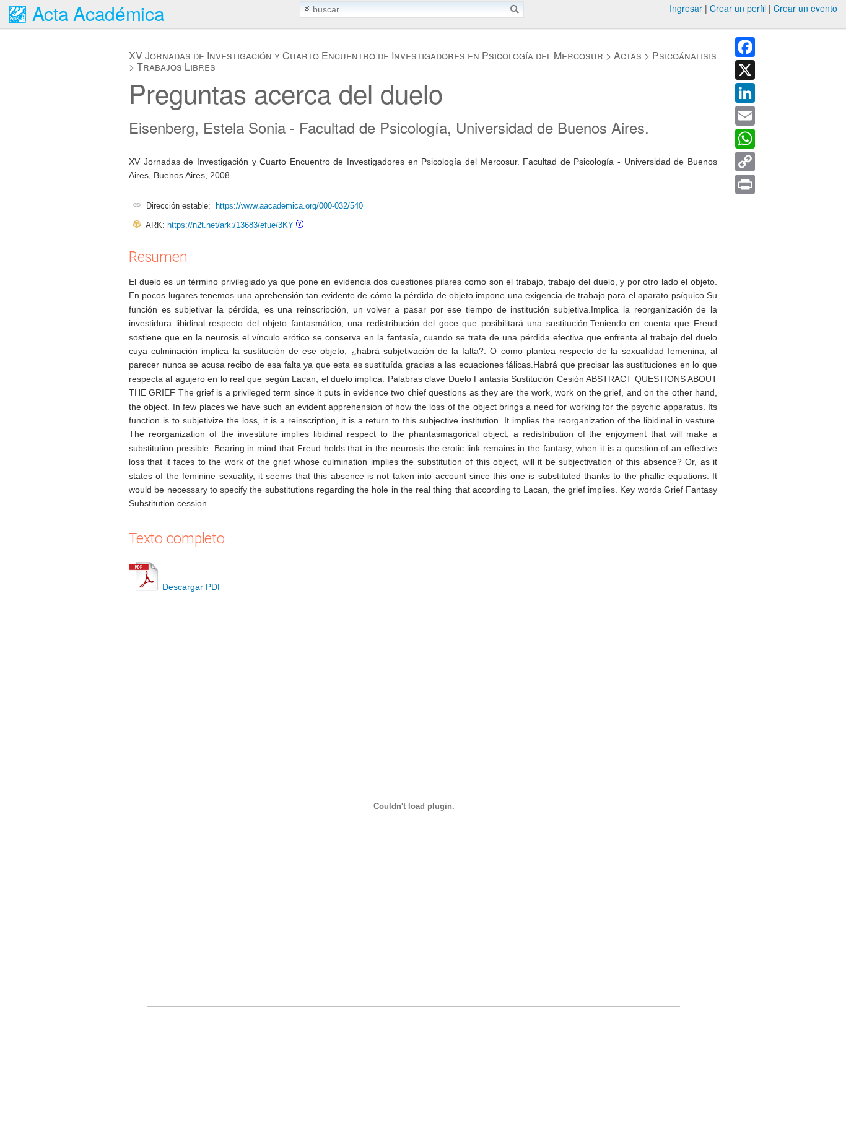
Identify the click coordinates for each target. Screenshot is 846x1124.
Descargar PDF (192, 587)
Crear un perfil (738, 8)
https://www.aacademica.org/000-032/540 (289, 205)
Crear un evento (805, 8)
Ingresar (685, 8)
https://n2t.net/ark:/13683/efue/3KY (230, 225)
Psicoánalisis (684, 55)
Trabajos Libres (176, 66)
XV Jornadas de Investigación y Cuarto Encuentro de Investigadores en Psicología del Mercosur (366, 55)
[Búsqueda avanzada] (307, 9)
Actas (628, 55)
